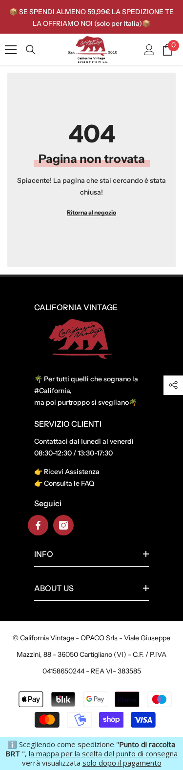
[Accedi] (149, 49)
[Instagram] (63, 525)
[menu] (11, 50)
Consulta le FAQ (69, 483)
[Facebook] (38, 525)
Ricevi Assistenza (72, 471)
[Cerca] (31, 50)
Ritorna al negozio (91, 212)
